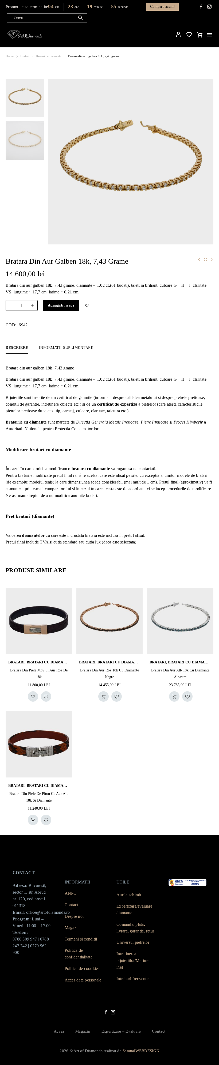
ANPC (71, 893)
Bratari (24, 56)
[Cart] (200, 35)
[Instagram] (113, 1012)
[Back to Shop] (205, 259)
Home (10, 56)
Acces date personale (83, 980)
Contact (71, 904)
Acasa (59, 1031)
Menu (209, 35)
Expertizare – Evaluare (121, 1031)
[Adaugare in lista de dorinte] (46, 696)
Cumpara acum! (162, 7)
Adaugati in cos (61, 305)
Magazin (72, 927)
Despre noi (74, 916)
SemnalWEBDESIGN (141, 1051)
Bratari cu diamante (48, 56)
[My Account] (178, 35)
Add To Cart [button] (33, 696)
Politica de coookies (82, 968)
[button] (80, 17)
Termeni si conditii (81, 939)
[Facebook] (201, 7)
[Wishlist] (189, 35)
